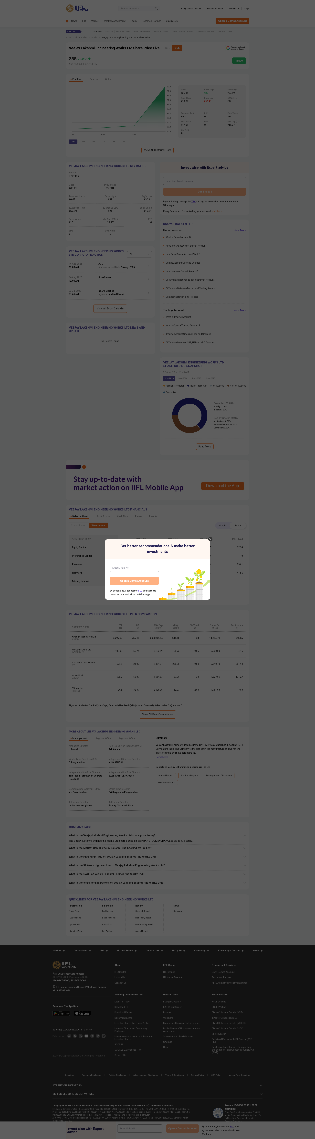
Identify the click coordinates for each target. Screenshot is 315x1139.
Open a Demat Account (134, 580)
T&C (140, 590)
